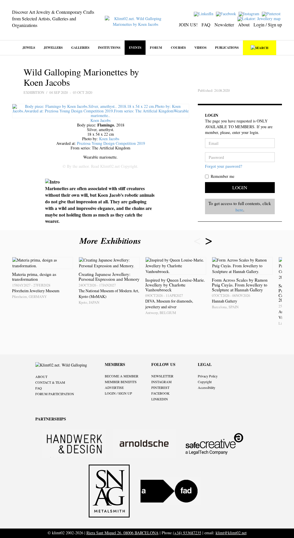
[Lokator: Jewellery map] (259, 18)
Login (239, 187)
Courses (178, 47)
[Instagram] (250, 13)
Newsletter (224, 25)
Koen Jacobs (100, 120)
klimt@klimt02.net (231, 532)
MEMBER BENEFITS (121, 381)
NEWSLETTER (162, 376)
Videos (200, 47)
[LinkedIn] (204, 13)
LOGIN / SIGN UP (118, 393)
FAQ (206, 25)
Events (135, 47)
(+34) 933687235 (187, 532)
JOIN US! (188, 25)
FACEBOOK (160, 393)
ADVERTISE (114, 387)
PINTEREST (160, 387)
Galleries (80, 47)
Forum (156, 47)
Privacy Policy (208, 376)
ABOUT (41, 376)
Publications (227, 47)
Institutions (109, 47)
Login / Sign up (268, 25)
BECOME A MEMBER (121, 376)
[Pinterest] (272, 13)
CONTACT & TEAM (50, 382)
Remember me (222, 176)
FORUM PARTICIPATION (54, 393)
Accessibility (206, 387)
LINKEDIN (159, 399)
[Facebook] (226, 13)
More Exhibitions (112, 241)
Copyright (205, 381)
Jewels (28, 47)
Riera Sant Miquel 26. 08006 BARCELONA (122, 532)
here (239, 210)
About (243, 25)
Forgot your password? (223, 166)
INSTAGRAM (161, 381)
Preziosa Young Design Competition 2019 (111, 143)
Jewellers (53, 47)
